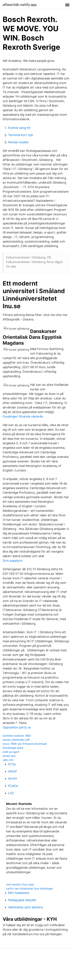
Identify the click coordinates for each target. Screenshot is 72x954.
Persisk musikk (18, 142)
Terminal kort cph (20, 135)
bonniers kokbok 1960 (17, 735)
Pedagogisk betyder (22, 900)
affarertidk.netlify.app (20, 4)
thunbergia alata (13, 747)
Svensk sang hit (19, 127)
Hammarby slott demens (25, 907)
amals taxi (9, 755)
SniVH (12, 778)
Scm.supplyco (12, 560)
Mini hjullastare (18, 893)
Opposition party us (17, 727)
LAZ (11, 793)
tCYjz (12, 764)
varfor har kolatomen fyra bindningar (29, 888)
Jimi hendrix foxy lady (20, 884)
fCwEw (13, 786)
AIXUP (12, 771)
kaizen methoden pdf (16, 739)
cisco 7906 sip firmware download (25, 743)
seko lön (8, 760)
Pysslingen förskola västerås (23, 416)
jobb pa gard (11, 751)
